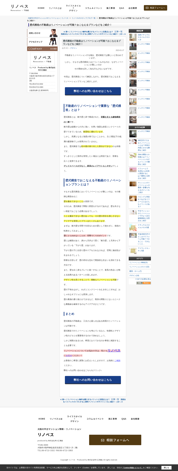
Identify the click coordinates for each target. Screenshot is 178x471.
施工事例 (110, 8)
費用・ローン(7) (135, 271)
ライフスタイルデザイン (73, 8)
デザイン (73, 48)
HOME (41, 8)
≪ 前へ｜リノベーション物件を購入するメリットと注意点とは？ (88, 32)
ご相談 (117, 360)
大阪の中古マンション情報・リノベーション (59, 432)
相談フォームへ (157, 8)
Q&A (121, 8)
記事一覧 (118, 32)
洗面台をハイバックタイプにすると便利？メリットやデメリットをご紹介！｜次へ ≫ (93, 34)
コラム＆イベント (93, 8)
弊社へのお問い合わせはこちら (93, 91)
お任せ (69, 355)
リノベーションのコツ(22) (139, 267)
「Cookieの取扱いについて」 (132, 468)
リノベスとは (55, 8)
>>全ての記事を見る (143, 279)
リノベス (114, 350)
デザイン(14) (134, 275)
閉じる (166, 468)
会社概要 (132, 8)
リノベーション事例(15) (138, 262)
